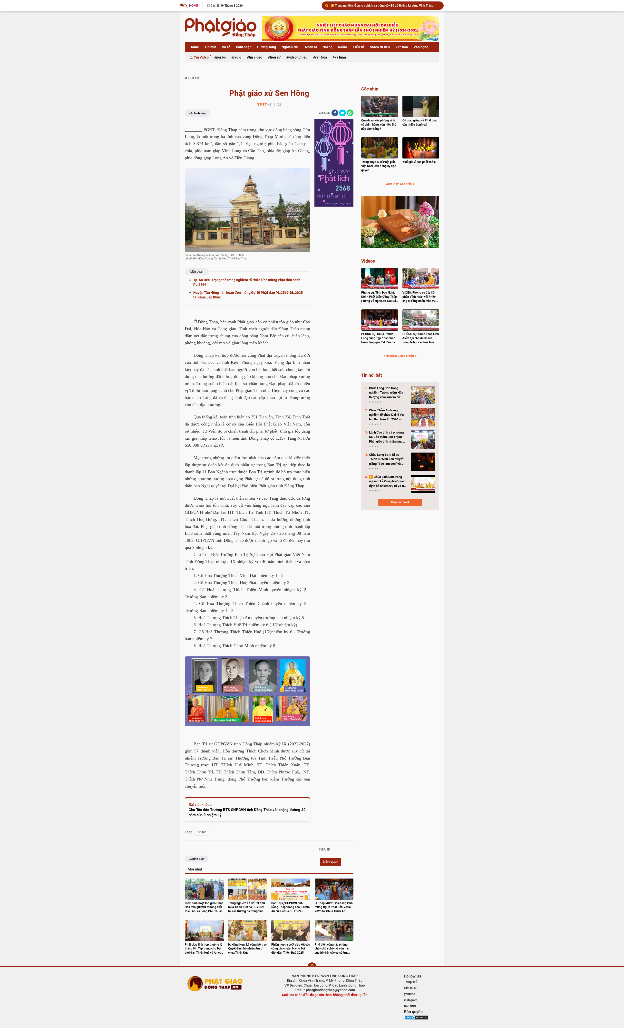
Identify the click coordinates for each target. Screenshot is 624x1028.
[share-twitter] (342, 112)
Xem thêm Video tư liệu (399, 356)
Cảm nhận (244, 47)
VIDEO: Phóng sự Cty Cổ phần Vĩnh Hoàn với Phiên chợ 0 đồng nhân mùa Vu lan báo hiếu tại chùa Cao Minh (419, 297)
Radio (342, 47)
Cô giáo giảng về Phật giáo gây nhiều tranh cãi (419, 122)
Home (194, 47)
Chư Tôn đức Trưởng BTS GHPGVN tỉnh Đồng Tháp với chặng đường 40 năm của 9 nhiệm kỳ (247, 812)
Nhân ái (311, 47)
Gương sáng (266, 47)
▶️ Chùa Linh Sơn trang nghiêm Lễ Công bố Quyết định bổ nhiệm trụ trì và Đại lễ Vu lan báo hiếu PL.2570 (388, 481)
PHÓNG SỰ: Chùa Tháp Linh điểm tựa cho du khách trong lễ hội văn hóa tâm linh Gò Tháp (420, 338)
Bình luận (199, 113)
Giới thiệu (410, 988)
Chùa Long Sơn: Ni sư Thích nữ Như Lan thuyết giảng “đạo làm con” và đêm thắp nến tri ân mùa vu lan (388, 459)
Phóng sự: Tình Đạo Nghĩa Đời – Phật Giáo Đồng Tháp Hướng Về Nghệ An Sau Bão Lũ (379, 297)
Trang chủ (410, 982)
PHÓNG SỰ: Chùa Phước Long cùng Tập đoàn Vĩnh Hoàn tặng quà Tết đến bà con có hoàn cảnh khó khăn (379, 338)
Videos (368, 261)
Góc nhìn (369, 88)
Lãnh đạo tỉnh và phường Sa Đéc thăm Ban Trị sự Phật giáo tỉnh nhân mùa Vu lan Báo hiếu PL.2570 (388, 437)
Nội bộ (327, 47)
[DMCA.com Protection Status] (416, 1017)
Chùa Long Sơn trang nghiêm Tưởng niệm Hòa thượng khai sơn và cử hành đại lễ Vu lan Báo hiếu (385, 5)
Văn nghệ (421, 47)
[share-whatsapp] (350, 112)
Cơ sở (226, 47)
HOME (193, 6)
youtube (409, 994)
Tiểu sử (358, 47)
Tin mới (210, 47)
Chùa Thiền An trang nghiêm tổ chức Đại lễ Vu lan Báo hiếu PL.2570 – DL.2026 (386, 415)
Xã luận (340, 57)
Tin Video (201, 57)
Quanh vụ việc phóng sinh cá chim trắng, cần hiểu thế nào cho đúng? (378, 124)
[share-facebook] (335, 112)
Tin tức (201, 832)
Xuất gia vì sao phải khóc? (419, 162)
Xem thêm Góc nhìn (399, 184)
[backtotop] (312, 966)
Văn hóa (401, 47)
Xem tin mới (399, 502)
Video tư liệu (380, 47)
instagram (410, 1000)
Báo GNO (410, 1006)
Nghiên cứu (290, 47)
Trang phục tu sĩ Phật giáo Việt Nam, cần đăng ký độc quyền (378, 166)
